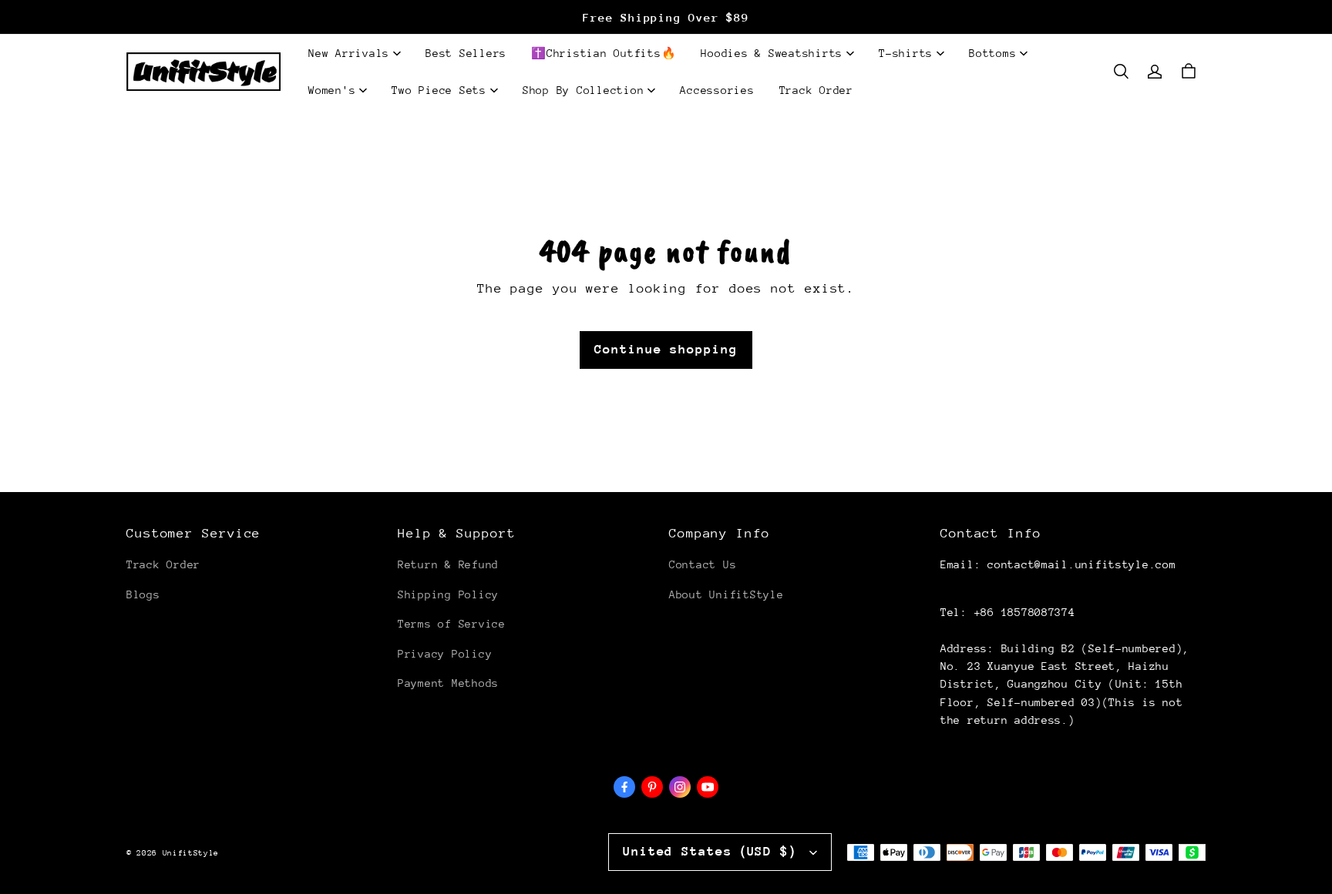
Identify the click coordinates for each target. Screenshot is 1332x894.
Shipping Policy (448, 594)
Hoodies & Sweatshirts (772, 53)
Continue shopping (665, 349)
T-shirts (906, 53)
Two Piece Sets (439, 90)
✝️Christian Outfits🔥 (603, 53)
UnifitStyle (191, 853)
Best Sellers (466, 53)
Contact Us (702, 564)
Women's (331, 90)
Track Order (816, 90)
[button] (1121, 71)
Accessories (717, 90)
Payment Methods (448, 683)
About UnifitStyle (726, 594)
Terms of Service (452, 624)
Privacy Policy (445, 654)
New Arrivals (348, 53)
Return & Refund (448, 564)
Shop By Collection (583, 90)
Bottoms (992, 53)
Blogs (143, 594)
